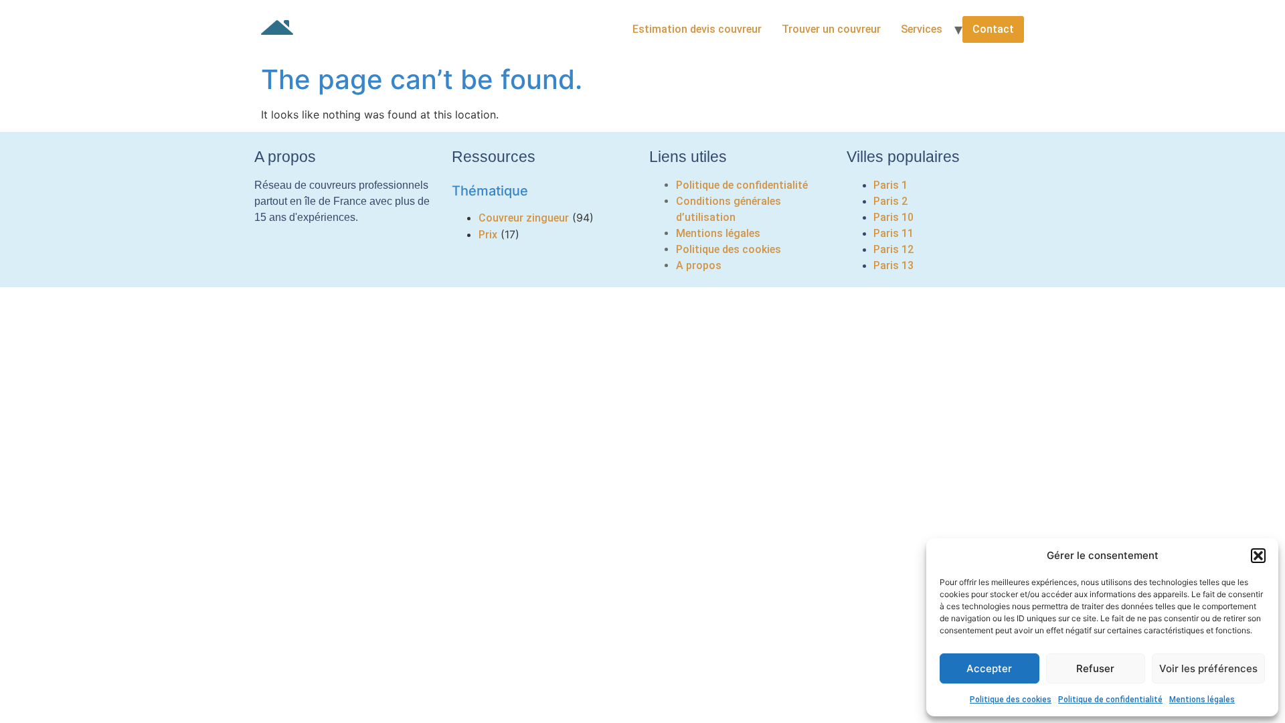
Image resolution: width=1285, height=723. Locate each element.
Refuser (1095, 668)
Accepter (989, 668)
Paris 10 (893, 217)
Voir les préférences (1208, 668)
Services (921, 29)
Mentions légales (1202, 699)
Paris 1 (890, 185)
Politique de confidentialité (1110, 699)
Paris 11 (893, 233)
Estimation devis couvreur (697, 29)
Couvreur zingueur (524, 218)
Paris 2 (890, 201)
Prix (488, 234)
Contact (993, 29)
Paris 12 (893, 249)
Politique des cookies (1010, 699)
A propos (698, 265)
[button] (1258, 555)
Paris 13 (893, 265)
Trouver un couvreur (831, 29)
